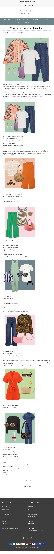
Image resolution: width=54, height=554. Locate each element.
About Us (4, 506)
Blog (3, 511)
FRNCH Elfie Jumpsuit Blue (9, 447)
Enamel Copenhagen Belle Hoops (11, 247)
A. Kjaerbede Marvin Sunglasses (10, 454)
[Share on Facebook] (23, 480)
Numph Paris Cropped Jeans (10, 349)
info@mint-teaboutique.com (10, 528)
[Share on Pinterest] (30, 480)
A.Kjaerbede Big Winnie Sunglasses (11, 301)
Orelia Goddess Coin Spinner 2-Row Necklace (14, 410)
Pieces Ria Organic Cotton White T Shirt (12, 141)
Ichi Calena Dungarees (8, 294)
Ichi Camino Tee (7, 296)
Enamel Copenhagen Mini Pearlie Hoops (12, 196)
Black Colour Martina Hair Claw (10, 303)
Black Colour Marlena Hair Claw (10, 201)
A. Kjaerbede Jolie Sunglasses (10, 250)
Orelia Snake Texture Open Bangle (11, 356)
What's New (7, 19)
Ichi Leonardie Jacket (8, 351)
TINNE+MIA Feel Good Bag (9, 143)
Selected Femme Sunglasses (10, 407)
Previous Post (24, 490)
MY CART (31, 5)
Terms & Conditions (7, 508)
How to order (31, 508)
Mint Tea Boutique (26, 547)
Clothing (25, 19)
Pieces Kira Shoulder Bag (9, 199)
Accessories (36, 19)
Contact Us (30, 506)
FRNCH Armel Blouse (7, 192)
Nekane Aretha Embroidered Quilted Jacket (13, 136)
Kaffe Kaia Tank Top (8, 243)
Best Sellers (17, 19)
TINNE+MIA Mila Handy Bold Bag (10, 245)
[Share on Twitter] (26, 480)
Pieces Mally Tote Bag (8, 298)
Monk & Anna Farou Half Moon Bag (11, 353)
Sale (35, 23)
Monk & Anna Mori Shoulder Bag (10, 405)
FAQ (29, 509)
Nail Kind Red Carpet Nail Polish (10, 456)
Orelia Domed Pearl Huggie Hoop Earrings (13, 145)
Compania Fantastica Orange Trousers (12, 194)
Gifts (18, 23)
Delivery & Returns (32, 511)
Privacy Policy (5, 509)
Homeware (26, 23)
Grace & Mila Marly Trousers (9, 241)
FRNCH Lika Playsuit (7, 403)
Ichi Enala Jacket (7, 449)
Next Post (31, 490)
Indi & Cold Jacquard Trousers (10, 138)
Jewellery (46, 19)
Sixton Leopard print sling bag (10, 452)
